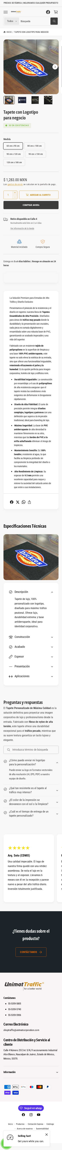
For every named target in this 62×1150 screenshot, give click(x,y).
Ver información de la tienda (22, 228)
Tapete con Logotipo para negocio (31, 32)
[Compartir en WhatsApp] (23, 502)
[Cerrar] (46, 1134)
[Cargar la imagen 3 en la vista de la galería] (35, 100)
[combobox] (39, 21)
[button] (5, 12)
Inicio (9, 32)
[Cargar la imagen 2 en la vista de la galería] (22, 100)
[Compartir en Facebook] (12, 502)
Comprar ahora (31, 205)
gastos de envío (15, 184)
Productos (20, 1124)
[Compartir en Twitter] (18, 502)
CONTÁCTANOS (28, 952)
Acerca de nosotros (25, 1129)
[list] (31, 868)
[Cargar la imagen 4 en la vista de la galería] (48, 100)
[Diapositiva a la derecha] (55, 66)
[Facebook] (48, 12)
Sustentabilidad (42, 1129)
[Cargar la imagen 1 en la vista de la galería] (9, 100)
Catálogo (50, 1124)
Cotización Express (35, 1124)
